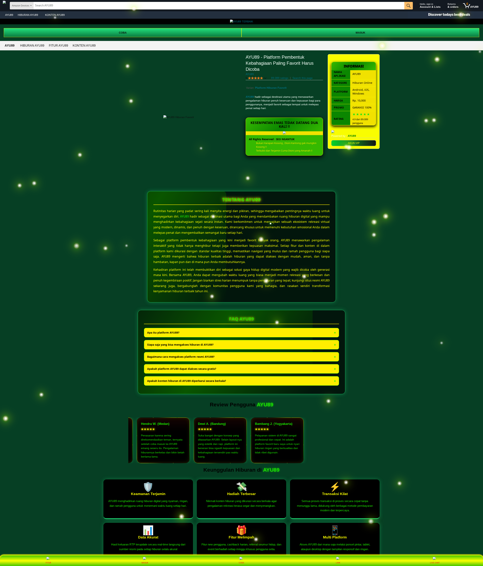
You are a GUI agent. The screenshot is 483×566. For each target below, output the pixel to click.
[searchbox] (218, 5)
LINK (338, 562)
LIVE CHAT (435, 562)
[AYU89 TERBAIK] (241, 21)
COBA (123, 32)
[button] (256, 78)
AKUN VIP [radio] (354, 143)
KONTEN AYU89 (55, 14)
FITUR (48, 562)
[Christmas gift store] (445, 15)
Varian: (250, 87)
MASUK (360, 32)
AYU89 (9, 14)
